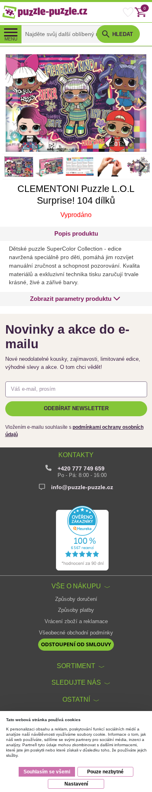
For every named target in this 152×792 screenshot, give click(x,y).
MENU (10, 38)
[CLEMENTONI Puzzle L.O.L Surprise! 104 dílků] (76, 103)
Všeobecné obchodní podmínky (76, 633)
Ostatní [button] (76, 699)
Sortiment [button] (76, 665)
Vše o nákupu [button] (76, 586)
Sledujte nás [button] (76, 682)
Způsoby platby (76, 610)
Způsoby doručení (76, 599)
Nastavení (76, 784)
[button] (75, 299)
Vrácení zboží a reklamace (76, 621)
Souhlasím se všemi (47, 772)
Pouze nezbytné (105, 772)
